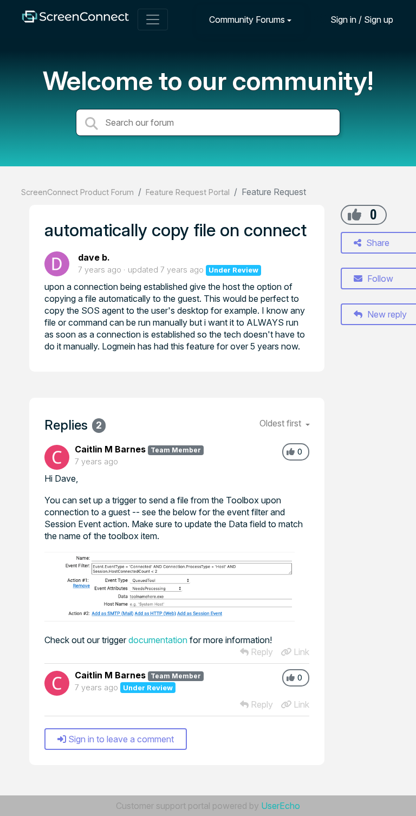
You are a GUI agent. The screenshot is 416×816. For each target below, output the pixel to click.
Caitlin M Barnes (110, 449)
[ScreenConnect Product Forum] (75, 19)
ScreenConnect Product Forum (77, 192)
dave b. (94, 257)
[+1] (354, 214)
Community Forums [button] (247, 19)
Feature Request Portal (188, 192)
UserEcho (280, 805)
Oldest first (281, 423)
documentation (157, 639)
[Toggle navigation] (153, 19)
